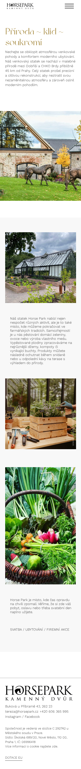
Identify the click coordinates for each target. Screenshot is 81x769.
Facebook (32, 717)
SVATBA (16, 630)
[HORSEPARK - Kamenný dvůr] (20, 6)
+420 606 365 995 (54, 711)
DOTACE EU (13, 757)
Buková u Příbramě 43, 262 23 (28, 706)
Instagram (13, 717)
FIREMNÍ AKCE (58, 630)
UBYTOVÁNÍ (34, 630)
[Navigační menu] (69, 6)
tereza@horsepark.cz (21, 711)
